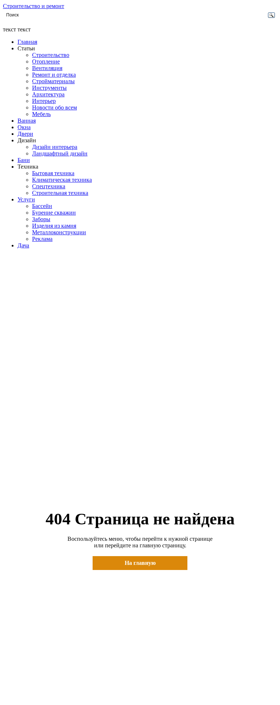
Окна (24, 127)
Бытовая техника (53, 173)
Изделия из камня (54, 226)
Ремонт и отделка (54, 75)
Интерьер (44, 101)
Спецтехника (48, 186)
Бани (24, 160)
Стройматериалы (53, 81)
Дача (23, 245)
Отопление (46, 61)
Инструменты (49, 88)
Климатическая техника (62, 180)
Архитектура (48, 94)
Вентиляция (47, 68)
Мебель (41, 114)
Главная (27, 42)
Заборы (41, 219)
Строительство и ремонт (33, 6)
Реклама (42, 239)
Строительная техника (60, 193)
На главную (140, 563)
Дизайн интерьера (54, 147)
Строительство (50, 55)
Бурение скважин (54, 212)
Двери (25, 134)
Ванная (27, 121)
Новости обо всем (54, 107)
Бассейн (42, 206)
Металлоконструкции (59, 232)
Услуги (26, 199)
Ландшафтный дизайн (60, 153)
